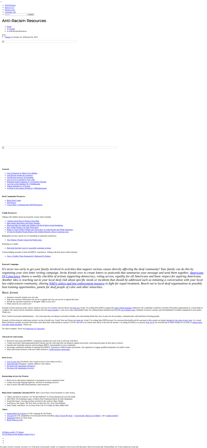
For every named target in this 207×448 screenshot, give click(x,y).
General (12, 29)
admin (8, 37)
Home (9, 27)
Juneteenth (11, 418)
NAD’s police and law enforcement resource (77, 283)
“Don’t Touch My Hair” (64, 416)
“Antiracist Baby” (112, 416)
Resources (10, 10)
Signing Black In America (16, 413)
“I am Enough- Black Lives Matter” (87, 416)
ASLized (10, 416)
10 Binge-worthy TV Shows (13, 432)
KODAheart (10, 5)
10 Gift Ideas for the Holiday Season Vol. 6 (18, 434)
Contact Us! (10, 12)
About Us (9, 7)
